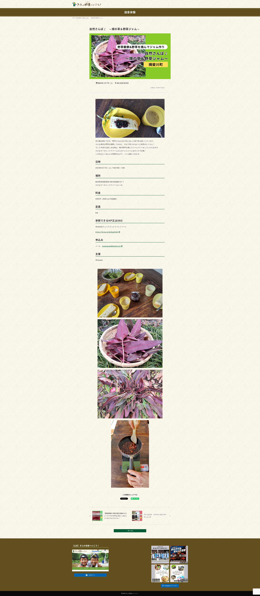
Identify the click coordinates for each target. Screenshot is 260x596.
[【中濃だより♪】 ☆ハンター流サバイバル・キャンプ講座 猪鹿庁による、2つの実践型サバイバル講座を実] (179, 554)
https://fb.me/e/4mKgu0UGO (106, 232)
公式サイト (92, 575)
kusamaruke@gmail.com (111, 246)
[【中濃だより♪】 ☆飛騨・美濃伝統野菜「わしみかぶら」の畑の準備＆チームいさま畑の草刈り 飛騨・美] (179, 573)
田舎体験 (78, 18)
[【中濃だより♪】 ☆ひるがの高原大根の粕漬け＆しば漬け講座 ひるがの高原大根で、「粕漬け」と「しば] (160, 573)
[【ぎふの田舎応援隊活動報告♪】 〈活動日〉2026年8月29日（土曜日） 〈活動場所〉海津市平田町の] (160, 554)
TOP (73, 18)
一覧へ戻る (130, 530)
